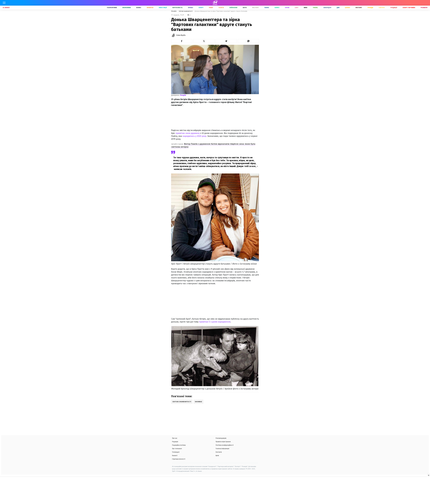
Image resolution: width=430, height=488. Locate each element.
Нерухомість (177, 7)
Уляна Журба (180, 35)
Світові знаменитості (186, 11)
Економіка (126, 7)
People (183, 95)
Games (276, 7)
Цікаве (347, 7)
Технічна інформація (222, 448)
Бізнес (138, 7)
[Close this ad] (428, 475)
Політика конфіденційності (224, 445)
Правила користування (223, 441)
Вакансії (174, 455)
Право (190, 7)
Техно (266, 7)
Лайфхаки (233, 7)
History (359, 7)
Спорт (201, 7)
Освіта (221, 7)
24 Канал (6, 7)
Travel (315, 7)
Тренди (370, 7)
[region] (215, 482)
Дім (338, 7)
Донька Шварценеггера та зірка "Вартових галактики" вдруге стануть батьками (221, 11)
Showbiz (174, 11)
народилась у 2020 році (194, 136)
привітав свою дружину (188, 133)
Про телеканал (177, 448)
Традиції (393, 7)
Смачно (382, 7)
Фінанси (150, 7)
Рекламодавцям (221, 438)
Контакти (219, 452)
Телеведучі (175, 452)
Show (287, 7)
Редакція (175, 441)
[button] (181, 41)
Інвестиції (163, 7)
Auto (245, 7)
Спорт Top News (409, 7)
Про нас (174, 438)
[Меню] (4, 3)
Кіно (305, 7)
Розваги (424, 7)
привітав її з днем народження (214, 321)
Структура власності (178, 459)
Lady (296, 7)
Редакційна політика (179, 445)
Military (255, 7)
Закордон (327, 7)
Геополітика (112, 7)
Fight (211, 7)
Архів (217, 455)
